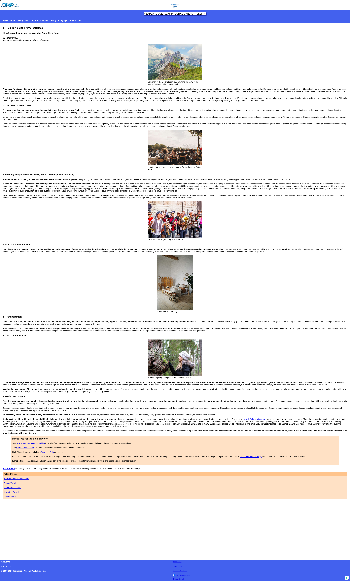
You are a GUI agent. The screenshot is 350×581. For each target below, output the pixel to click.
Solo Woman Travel (12, 487)
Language (62, 20)
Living (20, 20)
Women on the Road (25, 448)
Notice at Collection (179, 579)
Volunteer (44, 20)
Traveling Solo (47, 452)
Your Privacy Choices (182, 575)
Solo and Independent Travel (16, 478)
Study (53, 20)
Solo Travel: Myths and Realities (30, 443)
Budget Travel (10, 483)
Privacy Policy (177, 562)
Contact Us (6, 566)
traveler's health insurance (255, 419)
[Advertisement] (175, 528)
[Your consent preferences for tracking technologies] (347, 578)
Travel (5, 20)
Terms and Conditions (180, 571)
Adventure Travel (11, 492)
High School (75, 20)
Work (12, 20)
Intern (35, 20)
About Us (5, 562)
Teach (27, 20)
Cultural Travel (10, 497)
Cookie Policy (177, 566)
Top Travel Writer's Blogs (251, 456)
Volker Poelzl (9, 468)
